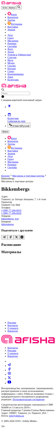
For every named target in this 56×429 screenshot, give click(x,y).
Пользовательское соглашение (29, 399)
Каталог (11, 68)
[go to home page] (11, 3)
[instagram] (9, 374)
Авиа (10, 77)
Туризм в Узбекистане (19, 54)
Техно (10, 52)
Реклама (11, 322)
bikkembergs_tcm (10, 218)
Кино (14, 14)
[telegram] (9, 365)
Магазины (12, 40)
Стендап (11, 57)
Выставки (12, 26)
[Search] (19, 7)
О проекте (12, 328)
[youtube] (9, 383)
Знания (11, 29)
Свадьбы (12, 46)
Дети (10, 35)
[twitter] (9, 378)
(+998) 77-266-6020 (11, 213)
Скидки (11, 65)
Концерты (12, 17)
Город (10, 38)
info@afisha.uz (16, 415)
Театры (11, 20)
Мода (10, 60)
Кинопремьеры (15, 74)
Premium (11, 43)
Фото (10, 49)
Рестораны (16, 24)
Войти (12, 8)
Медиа (10, 63)
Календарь (13, 79)
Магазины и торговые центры (28, 175)
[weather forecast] (31, 109)
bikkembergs (7, 224)
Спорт (10, 71)
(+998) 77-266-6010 (11, 210)
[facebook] (9, 370)
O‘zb (4, 8)
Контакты (12, 325)
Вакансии (12, 331)
